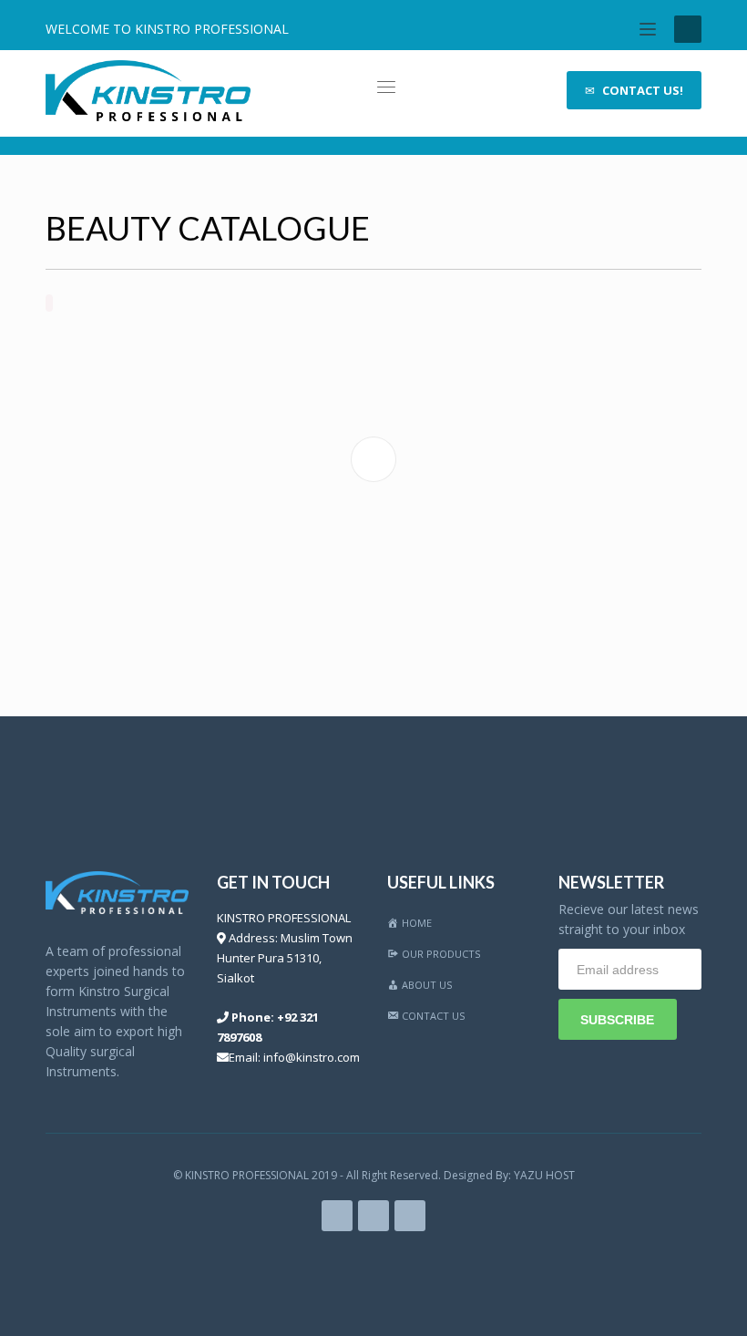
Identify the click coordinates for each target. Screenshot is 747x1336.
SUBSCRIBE (617, 1019)
